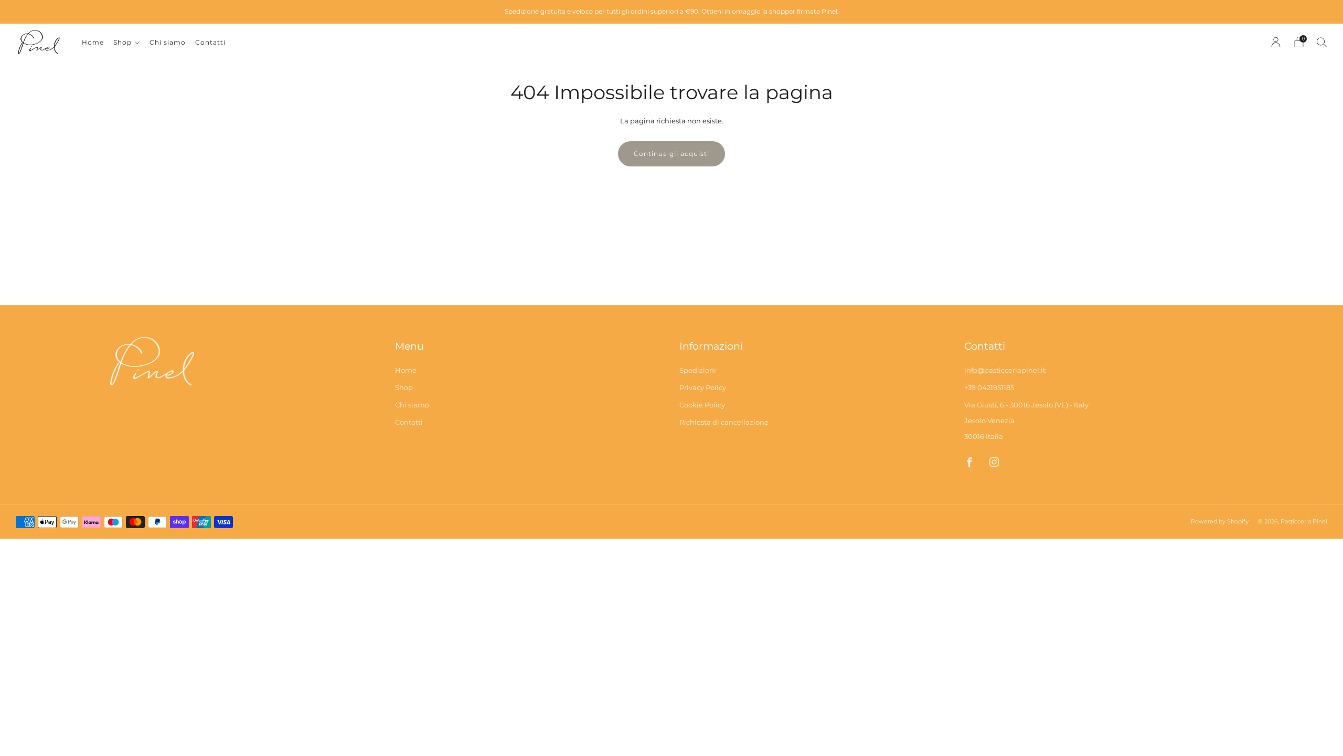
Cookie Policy (702, 405)
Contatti (210, 42)
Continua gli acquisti (671, 154)
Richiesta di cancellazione (724, 422)
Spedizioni (697, 370)
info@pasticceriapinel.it (1005, 370)
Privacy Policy (702, 387)
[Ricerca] (1322, 42)
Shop (122, 42)
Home (93, 42)
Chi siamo (168, 42)
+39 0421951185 (989, 387)
